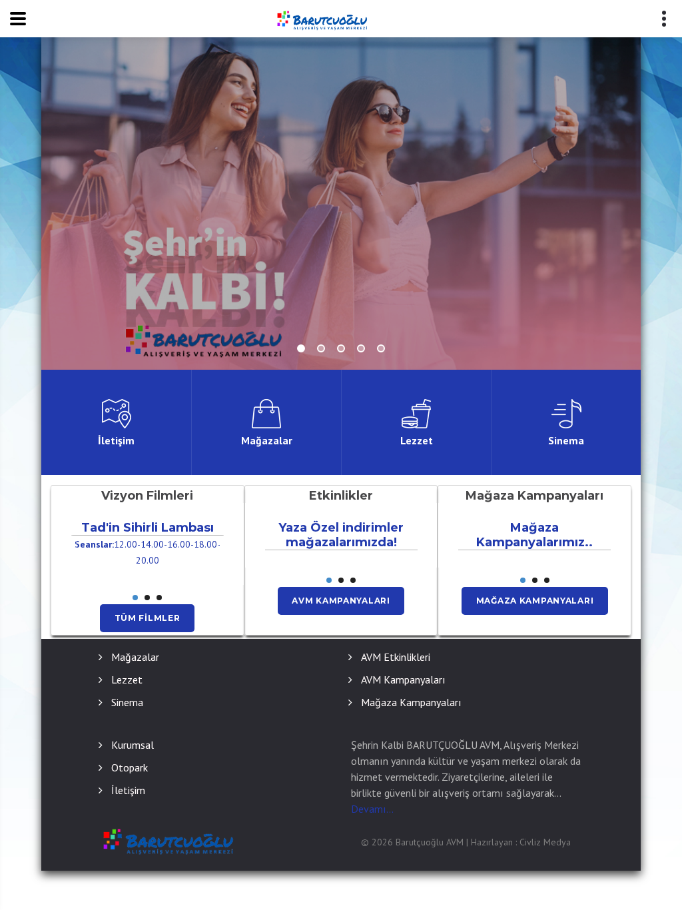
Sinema (127, 702)
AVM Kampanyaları (341, 601)
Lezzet (127, 679)
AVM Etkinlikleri (395, 657)
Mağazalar (135, 657)
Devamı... (372, 808)
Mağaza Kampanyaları (535, 601)
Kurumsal (132, 744)
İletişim (128, 790)
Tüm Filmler (147, 618)
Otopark (129, 767)
